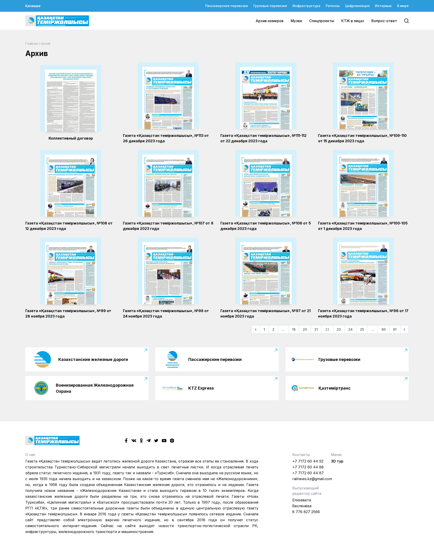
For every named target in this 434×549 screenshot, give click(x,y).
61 (394, 329)
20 (305, 329)
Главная (31, 43)
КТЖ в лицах (352, 21)
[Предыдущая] (255, 329)
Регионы (333, 6)
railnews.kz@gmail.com (312, 479)
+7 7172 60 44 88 (308, 467)
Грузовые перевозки (270, 6)
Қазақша (32, 6)
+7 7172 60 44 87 (308, 473)
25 (362, 329)
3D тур (337, 461)
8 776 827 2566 (306, 511)
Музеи (296, 21)
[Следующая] (404, 329)
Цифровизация (357, 6)
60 (384, 329)
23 (339, 329)
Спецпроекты (321, 21)
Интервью (383, 6)
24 (350, 329)
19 (293, 329)
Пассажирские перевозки (226, 6)
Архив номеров (269, 21)
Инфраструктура (306, 6)
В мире (403, 6)
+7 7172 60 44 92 (307, 461)
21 (316, 329)
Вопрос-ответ (384, 21)
